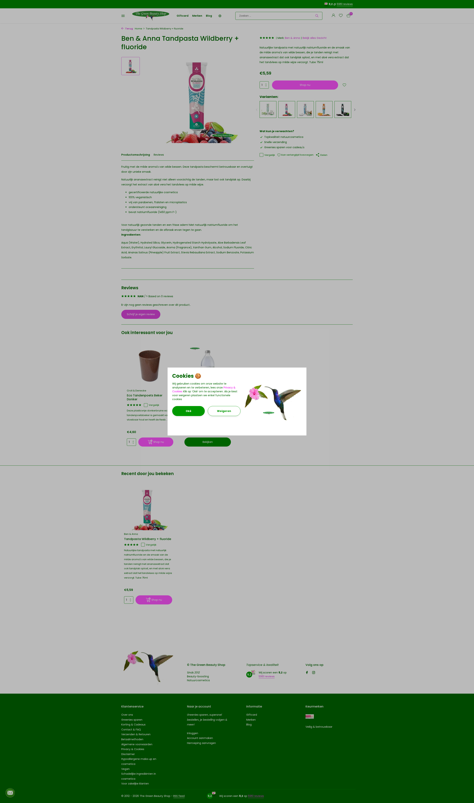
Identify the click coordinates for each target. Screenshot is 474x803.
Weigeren (224, 411)
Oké (188, 411)
